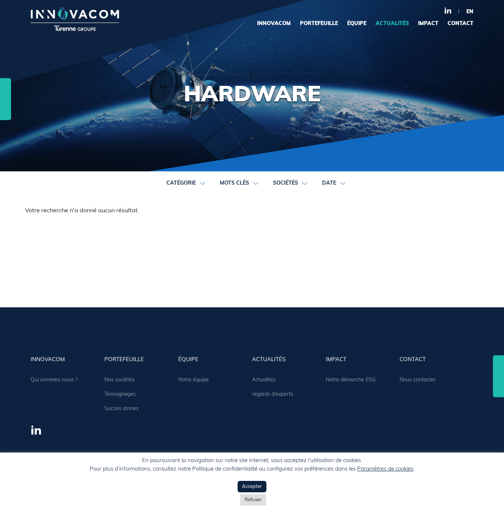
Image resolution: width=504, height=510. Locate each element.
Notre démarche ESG (351, 380)
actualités (392, 24)
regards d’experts (272, 394)
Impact (428, 24)
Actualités (264, 380)
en (469, 12)
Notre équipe (193, 380)
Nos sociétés (119, 380)
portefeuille (319, 24)
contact (460, 24)
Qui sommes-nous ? (54, 380)
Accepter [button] (252, 486)
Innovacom (274, 24)
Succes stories (121, 409)
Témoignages (120, 394)
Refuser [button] (253, 499)
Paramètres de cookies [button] (385, 469)
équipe (356, 24)
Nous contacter (418, 380)
